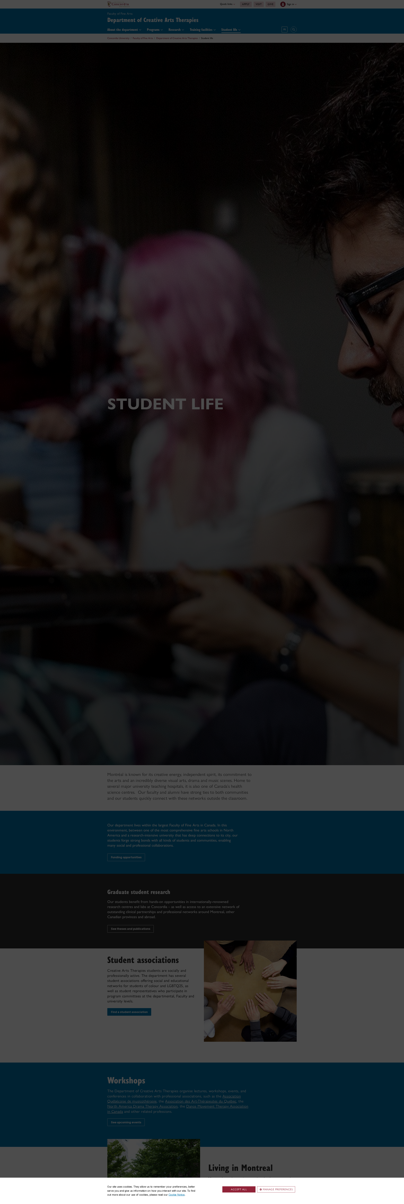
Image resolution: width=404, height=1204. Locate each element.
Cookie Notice (177, 1194)
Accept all (239, 1189)
